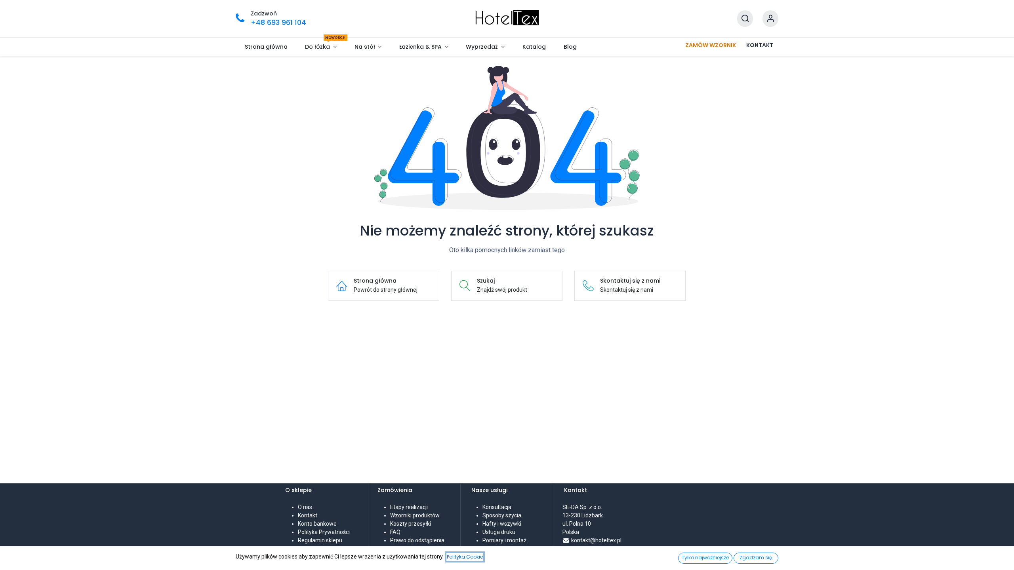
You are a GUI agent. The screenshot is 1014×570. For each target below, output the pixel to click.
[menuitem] (266, 47)
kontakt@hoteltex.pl (596, 540)
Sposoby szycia (501, 515)
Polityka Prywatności (324, 532)
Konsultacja (496, 507)
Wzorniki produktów (415, 515)
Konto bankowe (317, 524)
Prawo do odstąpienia (417, 540)
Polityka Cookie (465, 556)
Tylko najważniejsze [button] (705, 557)
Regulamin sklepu (320, 540)
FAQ (395, 532)
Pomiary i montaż (504, 540)
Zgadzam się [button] (756, 557)
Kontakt (307, 515)
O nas (305, 507)
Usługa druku (498, 532)
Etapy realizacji (409, 507)
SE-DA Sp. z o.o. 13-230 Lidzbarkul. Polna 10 (582, 515)
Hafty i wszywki (501, 524)
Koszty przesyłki (410, 524)
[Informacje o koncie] (770, 18)
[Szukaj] (745, 18)
